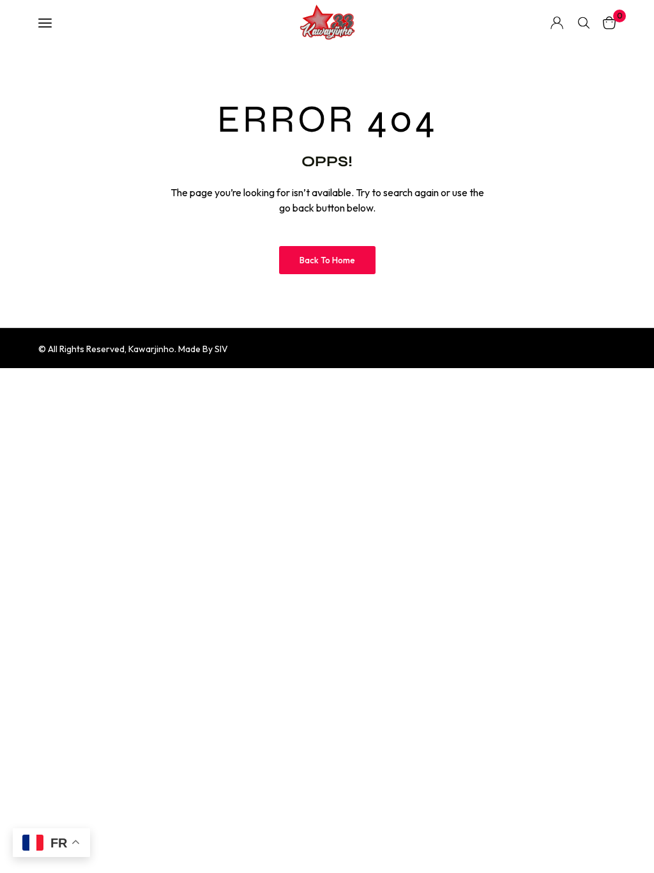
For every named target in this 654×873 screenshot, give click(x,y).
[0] (609, 22)
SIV (221, 349)
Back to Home (327, 260)
